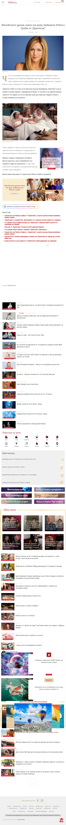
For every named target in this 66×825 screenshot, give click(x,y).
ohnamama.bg (30, 313)
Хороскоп (48, 2)
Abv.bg (9, 806)
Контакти (51, 811)
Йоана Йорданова (12, 651)
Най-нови (37, 2)
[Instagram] (42, 800)
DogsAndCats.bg (13, 808)
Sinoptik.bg (56, 806)
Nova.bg (31, 806)
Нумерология (59, 2)
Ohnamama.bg (17, 806)
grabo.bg (19, 332)
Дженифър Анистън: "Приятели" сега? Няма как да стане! (19, 459)
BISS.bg (55, 808)
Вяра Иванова (12, 285)
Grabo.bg (31, 808)
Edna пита (10, 509)
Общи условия (21, 819)
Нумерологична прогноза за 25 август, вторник (16, 482)
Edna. (12, 2)
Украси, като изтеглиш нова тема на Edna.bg (33, 702)
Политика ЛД (21, 811)
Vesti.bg (25, 806)
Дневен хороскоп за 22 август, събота (13, 467)
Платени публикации (41, 811)
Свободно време (33, 21)
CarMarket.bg (47, 808)
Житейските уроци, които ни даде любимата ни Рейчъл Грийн (14, 188)
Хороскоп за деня (11, 432)
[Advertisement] (25, 262)
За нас (14, 811)
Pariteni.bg (38, 808)
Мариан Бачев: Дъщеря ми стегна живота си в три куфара (19, 474)
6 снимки (13, 193)
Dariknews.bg (39, 806)
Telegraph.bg (23, 808)
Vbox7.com (48, 806)
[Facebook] (37, 800)
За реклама (30, 811)
